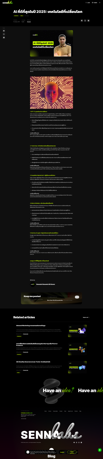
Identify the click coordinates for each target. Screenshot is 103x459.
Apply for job (70, 411)
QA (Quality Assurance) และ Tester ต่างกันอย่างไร (33, 362)
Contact (60, 411)
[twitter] (85, 20)
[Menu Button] (99, 2)
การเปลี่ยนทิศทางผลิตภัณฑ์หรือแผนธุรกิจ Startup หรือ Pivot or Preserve (37, 344)
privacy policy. (32, 453)
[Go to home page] (8, 2)
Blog (80, 411)
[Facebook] (74, 442)
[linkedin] (88, 20)
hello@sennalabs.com (26, 413)
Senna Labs (25, 333)
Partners (76, 411)
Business (16, 15)
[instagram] (79, 442)
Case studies (55, 411)
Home (45, 411)
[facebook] (82, 20)
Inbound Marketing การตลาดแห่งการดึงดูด (30, 325)
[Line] (76, 442)
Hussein (29, 21)
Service (49, 411)
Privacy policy (39, 442)
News (22, 15)
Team (65, 411)
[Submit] (77, 297)
